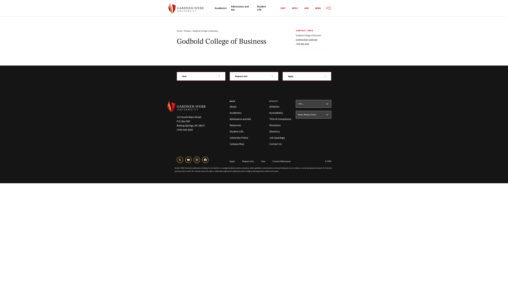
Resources (235, 125)
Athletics (274, 106)
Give (306, 8)
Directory (274, 131)
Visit (283, 8)
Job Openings (277, 137)
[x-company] (180, 160)
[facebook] (205, 160)
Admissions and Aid (240, 8)
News (318, 8)
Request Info (241, 76)
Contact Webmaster (282, 161)
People (187, 31)
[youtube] (188, 160)
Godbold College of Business (205, 31)
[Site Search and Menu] (328, 8)
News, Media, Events (307, 114)
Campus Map (237, 144)
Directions (275, 125)
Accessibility (276, 112)
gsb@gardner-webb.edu (306, 39)
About (233, 106)
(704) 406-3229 (302, 44)
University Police (239, 137)
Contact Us (275, 144)
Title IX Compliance (280, 119)
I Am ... (301, 103)
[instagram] (197, 160)
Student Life (261, 8)
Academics (221, 8)
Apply (295, 8)
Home (179, 31)
